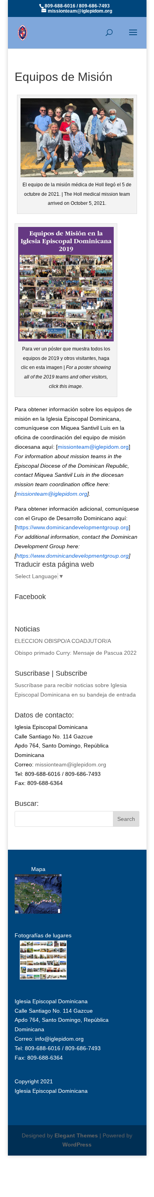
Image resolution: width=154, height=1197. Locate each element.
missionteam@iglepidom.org (93, 447)
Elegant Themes (76, 1135)
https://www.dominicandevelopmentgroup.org (72, 527)
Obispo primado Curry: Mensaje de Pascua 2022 (76, 653)
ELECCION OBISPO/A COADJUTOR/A (63, 641)
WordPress (77, 1144)
